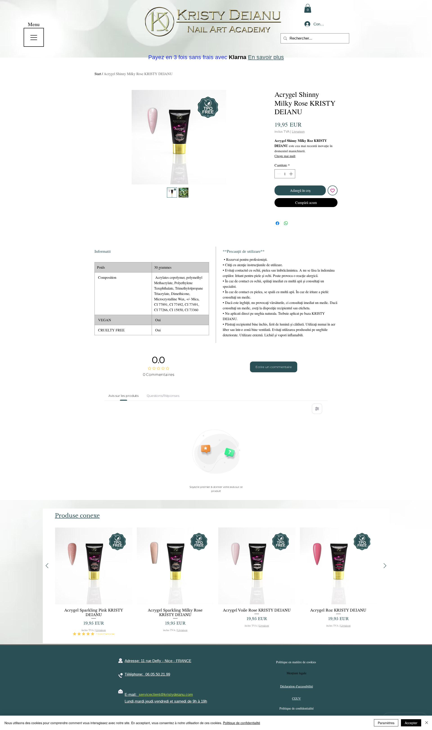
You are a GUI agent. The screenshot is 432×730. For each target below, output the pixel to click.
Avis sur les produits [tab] (123, 396)
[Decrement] (278, 174)
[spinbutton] (284, 174)
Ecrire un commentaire (273, 367)
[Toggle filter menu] (317, 409)
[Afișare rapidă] (93, 566)
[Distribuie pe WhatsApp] (286, 223)
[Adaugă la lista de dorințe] (333, 190)
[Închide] (426, 722)
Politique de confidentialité (241, 723)
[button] (307, 8)
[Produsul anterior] (47, 565)
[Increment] (291, 174)
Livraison (298, 131)
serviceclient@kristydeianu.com (166, 694)
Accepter (411, 723)
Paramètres (386, 723)
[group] (216, 583)
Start (97, 73)
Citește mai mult (284, 156)
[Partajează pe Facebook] (277, 223)
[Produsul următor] (385, 565)
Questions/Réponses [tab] (163, 396)
